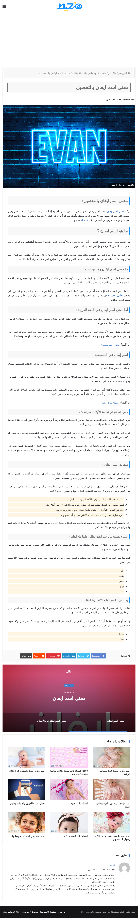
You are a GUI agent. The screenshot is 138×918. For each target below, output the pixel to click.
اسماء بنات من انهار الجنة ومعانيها (28, 836)
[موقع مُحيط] (69, 6)
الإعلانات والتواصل (11, 912)
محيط (85, 220)
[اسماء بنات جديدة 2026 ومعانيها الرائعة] (111, 757)
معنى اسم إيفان (69, 698)
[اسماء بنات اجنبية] (69, 789)
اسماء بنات (79, 73)
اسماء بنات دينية (110, 402)
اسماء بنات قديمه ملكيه (76, 836)
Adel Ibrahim (128, 99)
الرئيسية (122, 73)
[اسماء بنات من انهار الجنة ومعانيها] (26, 822)
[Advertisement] (69, 40)
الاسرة (111, 73)
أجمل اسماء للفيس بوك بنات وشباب (27, 803)
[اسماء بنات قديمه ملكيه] (69, 822)
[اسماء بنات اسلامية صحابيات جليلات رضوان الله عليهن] (111, 822)
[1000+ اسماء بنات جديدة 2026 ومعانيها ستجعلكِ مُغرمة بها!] (69, 757)
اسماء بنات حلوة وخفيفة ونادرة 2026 (27, 771)
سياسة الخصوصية (48, 912)
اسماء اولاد (69, 686)
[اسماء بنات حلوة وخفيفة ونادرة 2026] (26, 757)
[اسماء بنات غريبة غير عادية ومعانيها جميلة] (111, 789)
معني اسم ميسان (110, 344)
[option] (69, 698)
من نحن (61, 912)
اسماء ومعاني (96, 73)
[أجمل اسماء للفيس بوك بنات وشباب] (26, 789)
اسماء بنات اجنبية (79, 803)
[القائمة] (4, 6)
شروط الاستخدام (30, 912)
